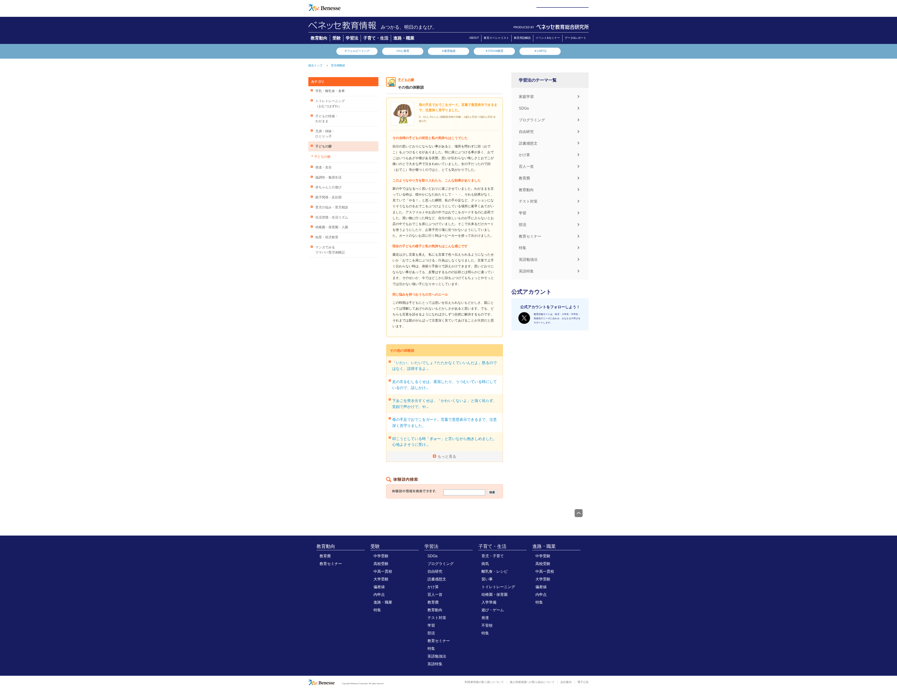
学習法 (352, 38)
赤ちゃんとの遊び (328, 187)
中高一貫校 (383, 571)
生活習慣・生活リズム (331, 217)
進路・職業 (403, 38)
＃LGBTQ (540, 51)
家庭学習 (526, 97)
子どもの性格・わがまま (326, 118)
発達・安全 (323, 167)
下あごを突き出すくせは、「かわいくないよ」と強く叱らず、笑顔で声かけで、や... (444, 404)
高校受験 (381, 564)
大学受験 (381, 579)
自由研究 (526, 132)
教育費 (524, 178)
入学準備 (488, 602)
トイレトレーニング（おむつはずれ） (330, 103)
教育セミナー (530, 236)
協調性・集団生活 (328, 177)
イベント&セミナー (548, 37)
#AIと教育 (402, 51)
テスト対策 (528, 201)
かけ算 (524, 155)
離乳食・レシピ (494, 571)
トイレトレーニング (498, 587)
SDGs (524, 108)
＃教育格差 (448, 51)
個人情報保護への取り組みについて (532, 682)
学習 (522, 213)
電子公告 (583, 682)
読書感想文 (528, 143)
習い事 (487, 579)
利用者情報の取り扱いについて (484, 682)
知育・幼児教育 (326, 237)
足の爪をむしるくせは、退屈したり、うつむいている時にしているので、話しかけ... (444, 385)
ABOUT (474, 37)
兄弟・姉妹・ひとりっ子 (325, 133)
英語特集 (526, 271)
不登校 (487, 625)
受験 (336, 38)
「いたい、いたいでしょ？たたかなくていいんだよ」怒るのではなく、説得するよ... (444, 366)
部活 (522, 225)
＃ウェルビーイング (357, 51)
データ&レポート (575, 37)
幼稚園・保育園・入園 (331, 227)
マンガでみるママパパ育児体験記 (330, 250)
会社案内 (566, 682)
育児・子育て (492, 556)
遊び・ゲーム (492, 610)
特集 (522, 248)
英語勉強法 (528, 259)
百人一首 (526, 166)
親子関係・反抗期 (328, 197)
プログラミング (532, 120)
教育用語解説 (522, 37)
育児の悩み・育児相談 (331, 207)
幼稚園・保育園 (494, 595)
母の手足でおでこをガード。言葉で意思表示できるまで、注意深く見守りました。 (444, 423)
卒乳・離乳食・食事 (330, 91)
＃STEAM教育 (494, 51)
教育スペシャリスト (496, 37)
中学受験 (381, 556)
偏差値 (379, 587)
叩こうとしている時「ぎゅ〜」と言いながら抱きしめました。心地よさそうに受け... (444, 442)
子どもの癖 (323, 146)
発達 (485, 618)
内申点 (379, 595)
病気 (485, 564)
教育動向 (319, 38)
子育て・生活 (375, 38)
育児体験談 (338, 65)
